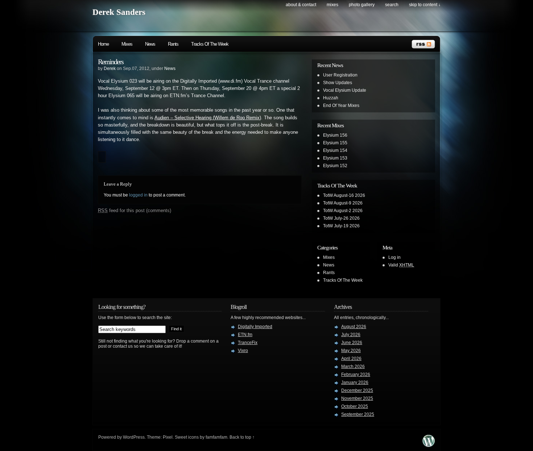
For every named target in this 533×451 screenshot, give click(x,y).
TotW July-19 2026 (341, 225)
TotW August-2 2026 (343, 210)
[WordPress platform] (428, 445)
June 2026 (351, 342)
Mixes (332, 4)
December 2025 (357, 390)
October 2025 (354, 406)
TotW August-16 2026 (344, 195)
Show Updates (337, 82)
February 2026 (355, 374)
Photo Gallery (362, 4)
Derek (110, 68)
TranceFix (247, 342)
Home (103, 44)
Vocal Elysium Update (344, 90)
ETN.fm (245, 334)
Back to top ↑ (242, 437)
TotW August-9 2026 (343, 203)
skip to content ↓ (425, 4)
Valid (401, 265)
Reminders (110, 62)
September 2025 (357, 414)
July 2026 (350, 334)
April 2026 (351, 358)
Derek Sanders (118, 12)
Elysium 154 (335, 150)
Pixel (168, 437)
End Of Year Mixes (341, 105)
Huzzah (330, 97)
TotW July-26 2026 (341, 218)
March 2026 (353, 366)
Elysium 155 (335, 142)
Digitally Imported (255, 326)
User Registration (340, 75)
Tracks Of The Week (209, 44)
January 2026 (354, 382)
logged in (138, 195)
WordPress (134, 437)
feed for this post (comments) (134, 210)
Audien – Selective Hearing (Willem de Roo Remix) (207, 117)
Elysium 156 (335, 135)
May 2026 (351, 350)
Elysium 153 (335, 158)
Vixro (243, 350)
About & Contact (301, 4)
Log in (394, 257)
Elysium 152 (335, 165)
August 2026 (353, 326)
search (391, 4)
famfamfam (216, 437)
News (150, 44)
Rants (173, 44)
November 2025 (357, 398)
